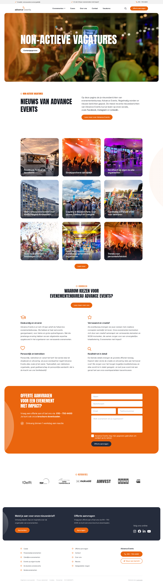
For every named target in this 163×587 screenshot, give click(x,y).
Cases (26, 549)
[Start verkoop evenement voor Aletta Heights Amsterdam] (40, 199)
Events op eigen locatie (32, 561)
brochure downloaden (48, 416)
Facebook (91, 110)
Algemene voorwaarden (28, 580)
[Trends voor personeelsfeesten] (123, 241)
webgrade (139, 580)
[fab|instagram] (134, 531)
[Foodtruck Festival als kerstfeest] (40, 157)
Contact (78, 553)
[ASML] (124, 481)
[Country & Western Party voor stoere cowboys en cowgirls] (81, 199)
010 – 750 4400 (64, 413)
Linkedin (114, 110)
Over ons (78, 557)
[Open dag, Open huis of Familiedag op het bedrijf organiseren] (81, 241)
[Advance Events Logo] (23, 8)
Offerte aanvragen (101, 444)
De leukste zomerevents (32, 566)
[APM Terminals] (25, 481)
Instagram (102, 110)
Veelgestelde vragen (82, 566)
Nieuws (77, 561)
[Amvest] (64, 481)
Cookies (51, 580)
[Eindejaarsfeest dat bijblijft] (81, 157)
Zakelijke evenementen (32, 557)
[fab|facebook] (139, 531)
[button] (64, 8)
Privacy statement (42, 580)
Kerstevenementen (30, 570)
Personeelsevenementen (32, 553)
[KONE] (84, 481)
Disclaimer (59, 580)
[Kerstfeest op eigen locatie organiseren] (123, 157)
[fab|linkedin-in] (144, 531)
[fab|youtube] (149, 531)
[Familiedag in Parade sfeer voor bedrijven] (123, 199)
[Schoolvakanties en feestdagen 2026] (40, 241)
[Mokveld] (45, 481)
